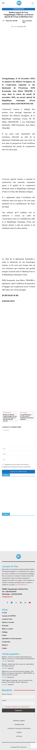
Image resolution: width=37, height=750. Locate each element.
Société (4, 661)
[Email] (28, 31)
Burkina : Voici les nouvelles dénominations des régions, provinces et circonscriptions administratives (18, 657)
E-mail (4, 700)
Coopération (18, 9)
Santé (4, 677)
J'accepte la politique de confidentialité (16, 707)
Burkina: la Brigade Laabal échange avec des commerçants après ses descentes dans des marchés (10, 417)
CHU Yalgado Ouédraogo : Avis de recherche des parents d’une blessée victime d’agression (17, 681)
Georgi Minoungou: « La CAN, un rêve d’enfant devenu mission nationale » (26, 417)
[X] (15, 31)
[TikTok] (16, 603)
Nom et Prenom (7, 694)
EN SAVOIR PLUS (21, 584)
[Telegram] (24, 31)
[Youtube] (30, 603)
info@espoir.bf (7, 597)
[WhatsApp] (19, 31)
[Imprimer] (33, 31)
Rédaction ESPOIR (11, 20)
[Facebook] (10, 31)
